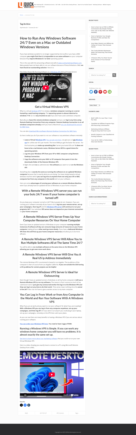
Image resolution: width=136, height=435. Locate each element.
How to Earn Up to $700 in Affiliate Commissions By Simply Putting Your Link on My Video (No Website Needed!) (102, 29)
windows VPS (36, 111)
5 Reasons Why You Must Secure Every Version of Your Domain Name (101, 59)
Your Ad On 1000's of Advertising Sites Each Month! (101, 141)
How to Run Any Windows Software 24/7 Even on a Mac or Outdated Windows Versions (48, 43)
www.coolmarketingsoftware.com (70, 63)
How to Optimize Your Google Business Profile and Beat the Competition (100, 38)
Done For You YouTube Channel (85, 4)
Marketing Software (97, 4)
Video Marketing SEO (38, 4)
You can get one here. (54, 140)
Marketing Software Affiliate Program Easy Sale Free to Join (101, 130)
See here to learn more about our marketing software (38, 339)
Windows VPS (56, 72)
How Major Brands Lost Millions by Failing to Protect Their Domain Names (102, 45)
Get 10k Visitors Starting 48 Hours (69, 4)
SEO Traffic (58, 4)
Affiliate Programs (107, 4)
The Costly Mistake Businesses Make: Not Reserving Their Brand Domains (101, 52)
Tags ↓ (77, 413)
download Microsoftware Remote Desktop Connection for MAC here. (53, 131)
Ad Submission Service (49, 4)
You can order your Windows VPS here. (34, 324)
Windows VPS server (54, 207)
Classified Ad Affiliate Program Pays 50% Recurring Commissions (102, 124)
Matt (26, 413)
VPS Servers (60, 413)
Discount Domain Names (39, 6)
